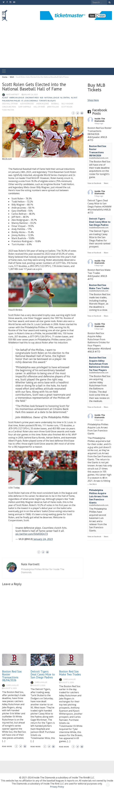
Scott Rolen (66, 107)
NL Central (65, 97)
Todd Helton (8, 110)
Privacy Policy (57, 786)
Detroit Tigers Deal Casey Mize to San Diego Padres (43, 674)
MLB (41, 97)
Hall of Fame (39, 107)
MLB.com (7, 158)
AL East (5, 97)
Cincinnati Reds (32, 97)
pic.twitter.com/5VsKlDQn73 (31, 534)
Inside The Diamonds (100, 119)
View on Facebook (94, 183)
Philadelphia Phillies (11, 100)
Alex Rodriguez (27, 104)
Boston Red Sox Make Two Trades (70, 673)
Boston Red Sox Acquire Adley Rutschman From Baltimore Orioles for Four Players (99, 364)
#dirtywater (94, 137)
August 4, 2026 (10, 688)
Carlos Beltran (9, 107)
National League (51, 97)
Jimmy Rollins (53, 107)
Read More (7, 746)
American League (16, 97)
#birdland (106, 348)
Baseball (55, 104)
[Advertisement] (57, 47)
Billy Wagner (67, 104)
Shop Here (93, 100)
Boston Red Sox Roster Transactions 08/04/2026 (12, 676)
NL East (74, 97)
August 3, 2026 (38, 685)
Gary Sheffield (24, 107)
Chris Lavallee (12, 685)
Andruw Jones (42, 104)
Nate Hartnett (12, 94)
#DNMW (106, 206)
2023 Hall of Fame (10, 104)
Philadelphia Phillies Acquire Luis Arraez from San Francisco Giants (98, 496)
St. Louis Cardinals (29, 100)
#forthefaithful (96, 209)
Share (106, 183)
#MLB (104, 137)
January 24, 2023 (30, 94)
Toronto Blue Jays (47, 100)
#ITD (90, 140)
